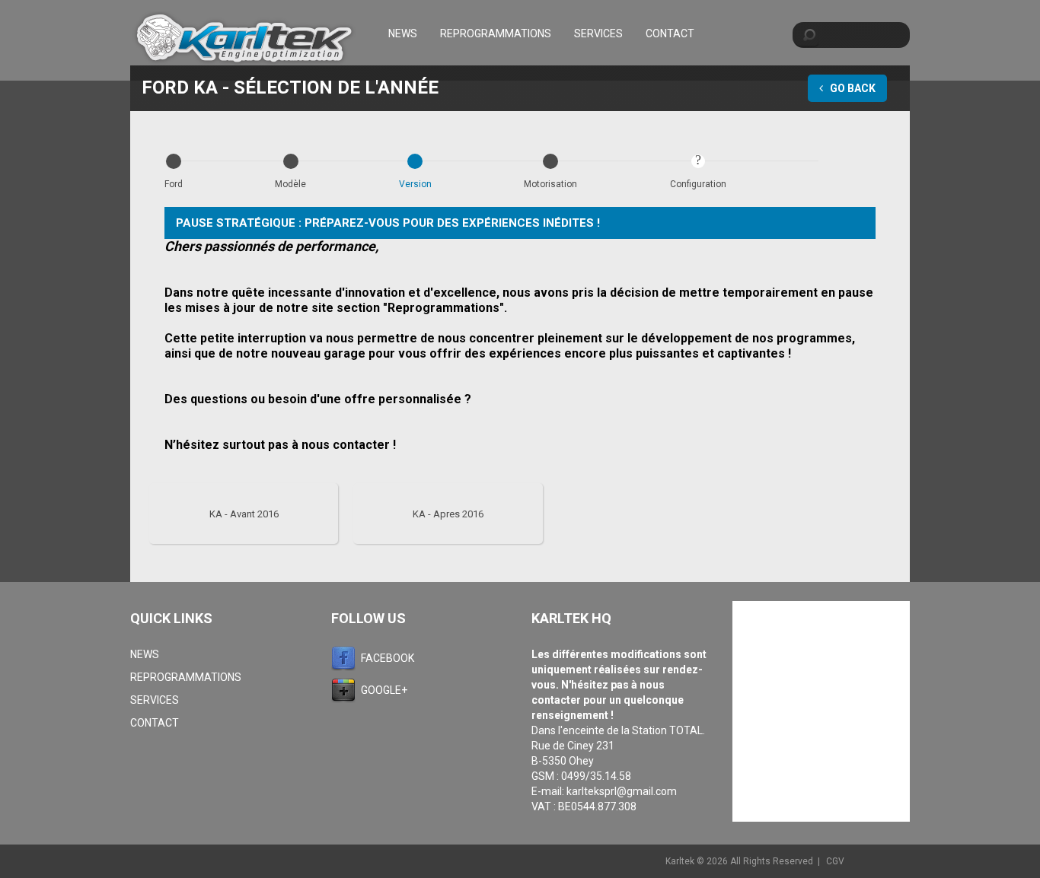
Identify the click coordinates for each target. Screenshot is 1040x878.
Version (415, 184)
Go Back (852, 88)
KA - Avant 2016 (244, 514)
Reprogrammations (495, 33)
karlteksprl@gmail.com (621, 791)
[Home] (244, 40)
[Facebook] (346, 658)
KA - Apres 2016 (448, 514)
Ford (173, 184)
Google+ (384, 690)
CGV (835, 861)
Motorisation (550, 184)
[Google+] (346, 690)
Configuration (698, 184)
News (402, 33)
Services (598, 33)
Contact (670, 33)
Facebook (387, 658)
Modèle (290, 184)
